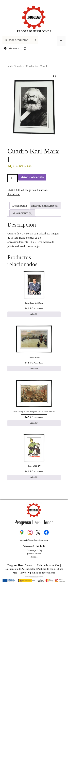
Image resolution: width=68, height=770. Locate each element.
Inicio (10, 66)
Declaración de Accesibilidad (20, 569)
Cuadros (19, 66)
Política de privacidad (48, 565)
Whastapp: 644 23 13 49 (34, 546)
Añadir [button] (34, 314)
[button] (55, 76)
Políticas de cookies (47, 569)
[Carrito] (25, 48)
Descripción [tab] (19, 205)
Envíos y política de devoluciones (37, 572)
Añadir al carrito (32, 177)
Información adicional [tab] (44, 205)
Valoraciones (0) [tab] (22, 212)
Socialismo (13, 194)
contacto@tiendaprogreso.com (34, 540)
